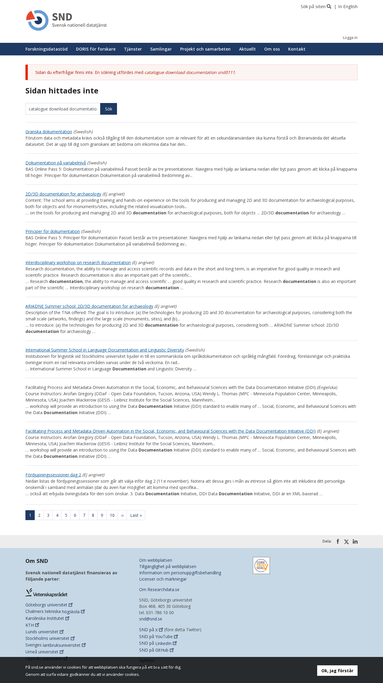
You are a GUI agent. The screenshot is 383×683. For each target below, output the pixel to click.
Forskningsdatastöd (46, 49)
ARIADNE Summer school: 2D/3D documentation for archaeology (89, 306)
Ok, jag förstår (337, 670)
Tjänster (133, 49)
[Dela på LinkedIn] (355, 541)
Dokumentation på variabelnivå (55, 163)
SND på (148, 630)
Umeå (41, 652)
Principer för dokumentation (52, 231)
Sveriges (52, 645)
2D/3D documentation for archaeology (63, 194)
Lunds (41, 631)
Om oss (272, 49)
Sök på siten (313, 6)
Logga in (350, 37)
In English (348, 6)
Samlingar (161, 49)
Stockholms (47, 638)
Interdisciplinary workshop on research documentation (78, 262)
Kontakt (297, 49)
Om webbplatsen (155, 560)
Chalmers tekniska (52, 611)
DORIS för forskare (95, 49)
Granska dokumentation (48, 131)
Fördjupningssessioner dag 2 (53, 475)
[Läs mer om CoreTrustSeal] (261, 565)
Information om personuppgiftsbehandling (180, 573)
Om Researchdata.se (159, 589)
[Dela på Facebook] (337, 541)
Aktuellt (247, 49)
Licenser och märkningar (163, 579)
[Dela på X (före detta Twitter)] (346, 541)
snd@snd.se (150, 619)
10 (114, 515)
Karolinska (44, 618)
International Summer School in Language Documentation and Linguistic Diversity (104, 350)
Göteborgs (46, 605)
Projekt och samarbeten (205, 49)
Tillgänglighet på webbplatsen (167, 566)
